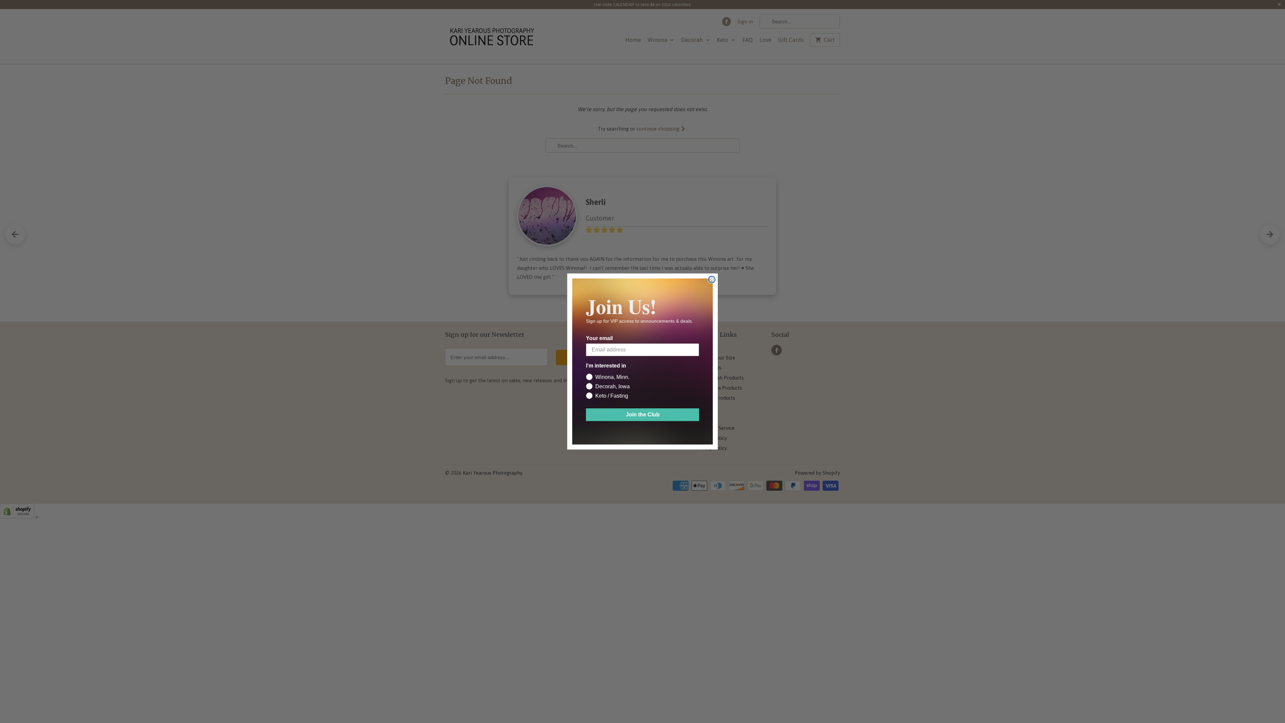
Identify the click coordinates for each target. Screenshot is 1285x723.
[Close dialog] (711, 279)
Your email (599, 338)
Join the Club (643, 414)
